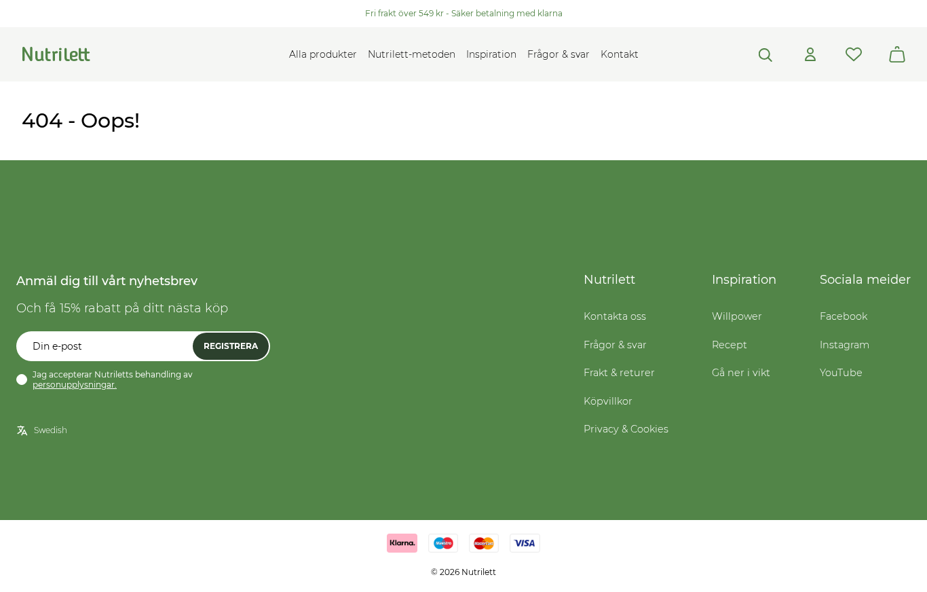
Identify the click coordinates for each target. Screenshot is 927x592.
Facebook (843, 316)
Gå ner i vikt (741, 373)
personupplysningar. (75, 385)
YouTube (841, 373)
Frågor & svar (558, 54)
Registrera (231, 346)
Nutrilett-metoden (411, 54)
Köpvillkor (608, 401)
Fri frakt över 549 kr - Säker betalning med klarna (464, 13)
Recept (729, 345)
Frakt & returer (619, 373)
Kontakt (620, 54)
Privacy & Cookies (626, 429)
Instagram (844, 345)
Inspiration (491, 54)
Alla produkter (323, 54)
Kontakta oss (615, 316)
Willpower (737, 316)
